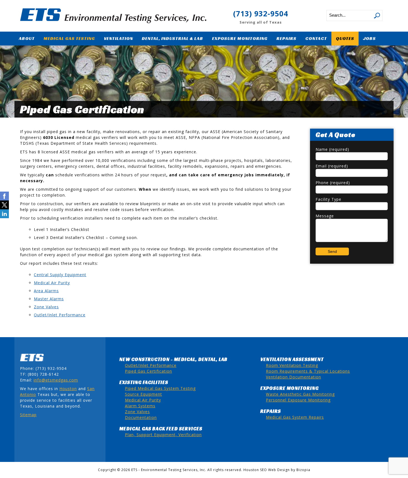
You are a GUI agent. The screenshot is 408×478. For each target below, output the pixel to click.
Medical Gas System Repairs (295, 417)
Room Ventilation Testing (292, 365)
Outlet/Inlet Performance (59, 314)
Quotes (345, 38)
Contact (316, 38)
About (27, 38)
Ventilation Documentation (293, 377)
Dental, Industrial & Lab (172, 38)
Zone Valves (46, 306)
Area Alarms (46, 290)
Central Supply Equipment (60, 274)
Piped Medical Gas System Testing (160, 388)
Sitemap (28, 414)
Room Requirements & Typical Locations (308, 371)
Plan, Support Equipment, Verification (163, 434)
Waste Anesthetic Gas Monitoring (300, 394)
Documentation (141, 417)
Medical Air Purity (52, 282)
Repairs (286, 38)
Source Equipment (143, 394)
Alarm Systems (140, 405)
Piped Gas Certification (148, 371)
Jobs (369, 38)
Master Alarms (49, 298)
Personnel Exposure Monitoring (298, 400)
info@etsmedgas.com (56, 380)
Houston (68, 388)
